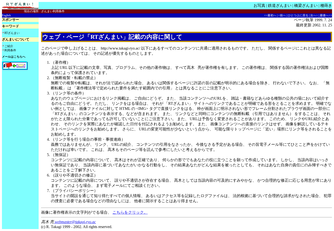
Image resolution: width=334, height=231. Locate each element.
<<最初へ (270, 15)
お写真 (259, 5)
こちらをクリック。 (130, 212)
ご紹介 (8, 46)
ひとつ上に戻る (298, 15)
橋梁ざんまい (306, 5)
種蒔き (326, 5)
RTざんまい (12, 33)
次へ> (314, 15)
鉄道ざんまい (279, 5)
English (6, 15)
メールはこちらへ (13, 56)
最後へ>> (326, 15)
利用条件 (10, 50)
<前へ (282, 15)
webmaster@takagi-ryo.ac (75, 222)
